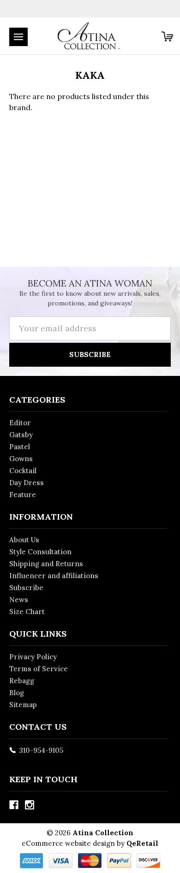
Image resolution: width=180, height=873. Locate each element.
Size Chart (27, 611)
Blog (16, 692)
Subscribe (26, 587)
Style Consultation (40, 551)
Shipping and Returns (46, 563)
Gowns (21, 458)
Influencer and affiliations (53, 575)
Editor (20, 422)
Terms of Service (38, 668)
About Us (24, 539)
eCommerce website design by (73, 843)
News (18, 599)
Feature (22, 494)
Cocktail (22, 470)
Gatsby (21, 434)
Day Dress (26, 482)
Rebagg (21, 680)
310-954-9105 (41, 750)
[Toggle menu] (18, 37)
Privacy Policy (33, 656)
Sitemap (23, 704)
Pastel (19, 446)
